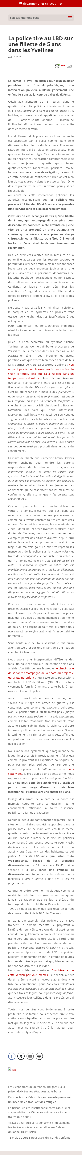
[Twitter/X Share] (21, 1056)
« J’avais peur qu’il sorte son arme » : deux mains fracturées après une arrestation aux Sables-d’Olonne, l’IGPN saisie (39, 1127)
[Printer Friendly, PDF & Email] (63, 66)
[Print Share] (39, 1056)
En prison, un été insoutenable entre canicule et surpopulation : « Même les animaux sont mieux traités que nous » (39, 1112)
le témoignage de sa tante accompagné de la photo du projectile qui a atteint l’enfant (41, 673)
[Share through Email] (30, 1056)
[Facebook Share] (11, 1056)
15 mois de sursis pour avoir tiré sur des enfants (39, 1137)
